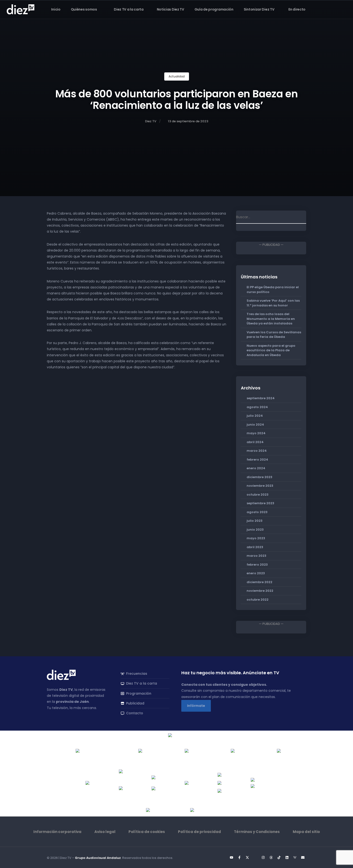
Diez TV (150, 121)
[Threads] (271, 857)
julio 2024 (255, 415)
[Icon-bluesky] (255, 857)
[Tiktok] (279, 857)
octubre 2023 (257, 494)
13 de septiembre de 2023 (188, 121)
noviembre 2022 (260, 590)
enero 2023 (256, 573)
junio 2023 (255, 529)
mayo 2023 (256, 538)
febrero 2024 (257, 459)
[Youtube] (231, 857)
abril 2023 (255, 547)
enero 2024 (256, 468)
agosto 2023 (257, 512)
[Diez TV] (20, 9)
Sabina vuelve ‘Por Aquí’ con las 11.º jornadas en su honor (273, 303)
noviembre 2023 (260, 485)
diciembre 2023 (259, 477)
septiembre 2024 (261, 398)
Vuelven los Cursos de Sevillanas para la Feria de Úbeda (274, 334)
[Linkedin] (287, 857)
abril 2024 (255, 442)
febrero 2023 (257, 564)
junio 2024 (255, 424)
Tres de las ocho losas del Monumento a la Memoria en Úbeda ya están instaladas (271, 319)
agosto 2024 (257, 407)
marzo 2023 (256, 555)
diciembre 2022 (259, 582)
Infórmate (196, 705)
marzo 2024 (257, 450)
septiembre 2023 (260, 503)
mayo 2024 (256, 433)
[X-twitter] (247, 857)
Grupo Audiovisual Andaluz (98, 858)
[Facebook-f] (239, 857)
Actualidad (177, 76)
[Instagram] (263, 857)
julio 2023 (254, 520)
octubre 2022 (257, 599)
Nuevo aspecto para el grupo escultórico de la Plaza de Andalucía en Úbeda (271, 350)
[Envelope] (302, 857)
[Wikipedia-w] (295, 857)
